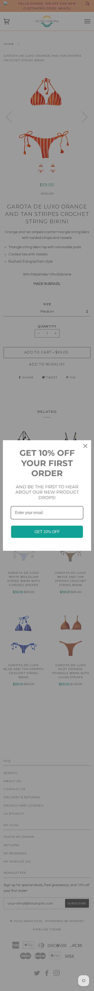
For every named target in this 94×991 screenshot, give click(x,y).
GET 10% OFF (47, 532)
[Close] (85, 446)
